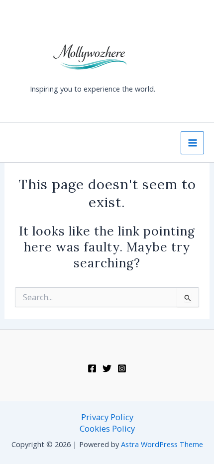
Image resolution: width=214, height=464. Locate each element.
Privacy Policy (107, 417)
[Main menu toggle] (192, 143)
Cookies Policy (107, 428)
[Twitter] (107, 368)
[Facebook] (92, 368)
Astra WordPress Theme (162, 444)
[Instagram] (121, 368)
